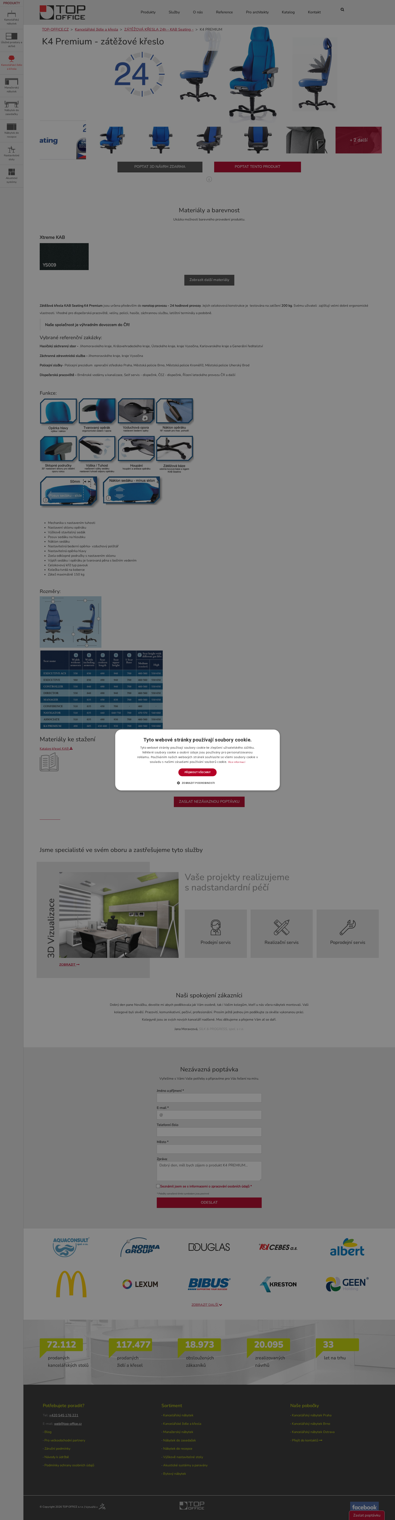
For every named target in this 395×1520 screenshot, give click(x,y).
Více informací (236, 762)
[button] (197, 782)
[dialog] (197, 760)
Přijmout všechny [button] (197, 772)
